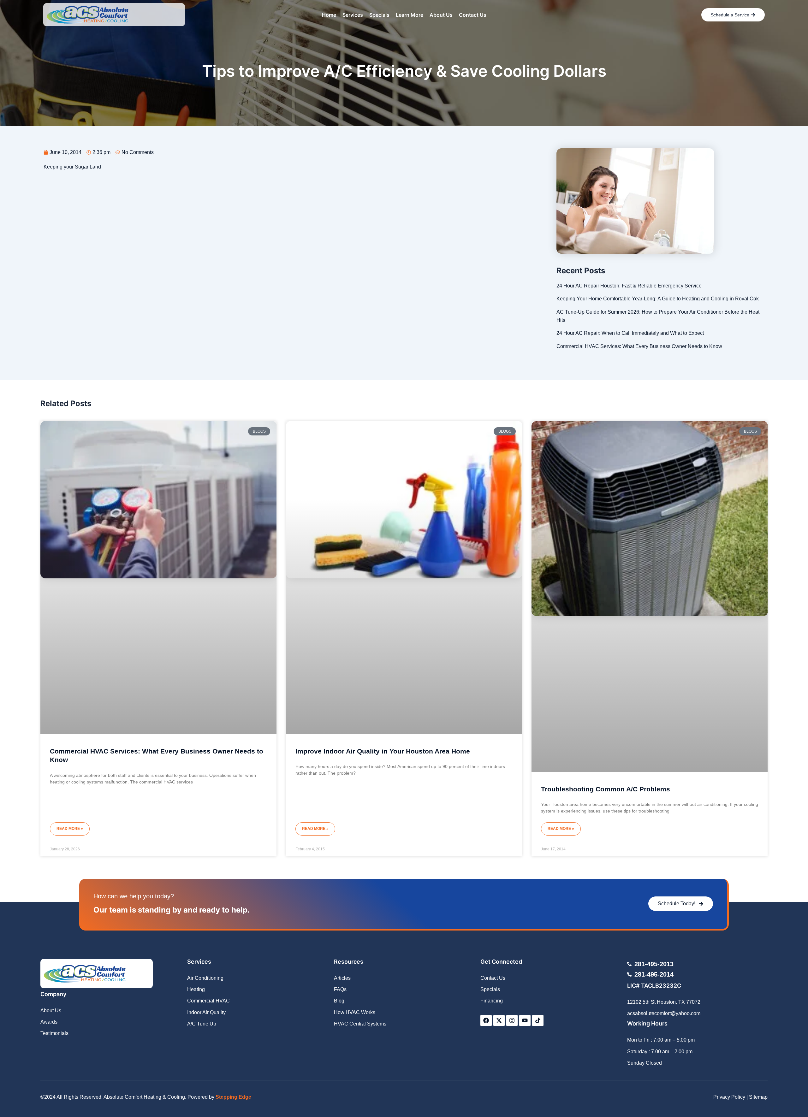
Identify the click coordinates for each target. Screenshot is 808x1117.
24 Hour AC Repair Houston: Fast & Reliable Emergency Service (629, 285)
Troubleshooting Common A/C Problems (605, 789)
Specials (379, 15)
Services (352, 15)
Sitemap (758, 1097)
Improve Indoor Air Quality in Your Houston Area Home (382, 751)
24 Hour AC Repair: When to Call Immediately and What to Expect (630, 333)
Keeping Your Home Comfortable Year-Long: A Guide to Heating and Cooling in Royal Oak (657, 298)
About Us (441, 15)
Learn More (409, 15)
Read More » (69, 828)
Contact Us (472, 15)
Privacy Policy (729, 1097)
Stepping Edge (233, 1097)
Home (329, 15)
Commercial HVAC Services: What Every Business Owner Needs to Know (639, 346)
